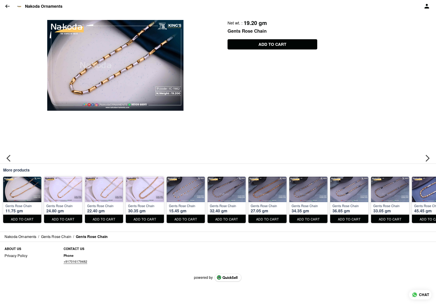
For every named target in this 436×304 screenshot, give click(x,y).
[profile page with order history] (426, 6)
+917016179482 (75, 261)
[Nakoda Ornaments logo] (19, 6)
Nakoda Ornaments (43, 6)
